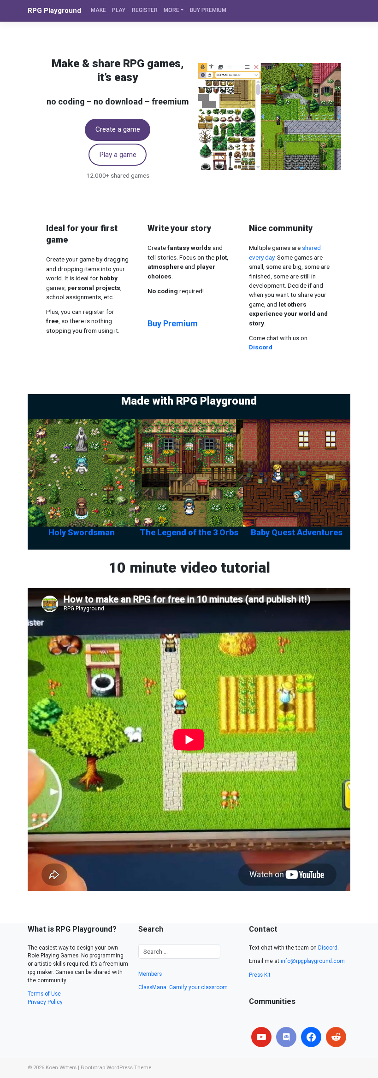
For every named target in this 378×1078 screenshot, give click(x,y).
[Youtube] (261, 1037)
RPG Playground (54, 10)
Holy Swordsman (81, 532)
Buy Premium (173, 323)
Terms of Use (44, 994)
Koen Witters (61, 1067)
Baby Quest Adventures (297, 532)
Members (150, 974)
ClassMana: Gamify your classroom (183, 987)
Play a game (117, 155)
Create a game (117, 129)
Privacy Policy (45, 1002)
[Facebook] (311, 1037)
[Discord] (286, 1037)
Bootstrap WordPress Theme (116, 1067)
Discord (327, 948)
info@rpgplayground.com (313, 961)
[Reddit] (336, 1037)
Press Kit (260, 975)
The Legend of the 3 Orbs (189, 532)
